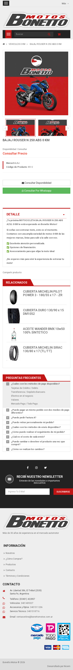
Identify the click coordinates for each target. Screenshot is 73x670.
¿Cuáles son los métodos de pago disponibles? (35, 384)
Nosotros (10, 553)
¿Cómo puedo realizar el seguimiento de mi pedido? (38, 432)
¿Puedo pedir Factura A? (23, 417)
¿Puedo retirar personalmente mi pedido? (32, 422)
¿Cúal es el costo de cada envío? (28, 437)
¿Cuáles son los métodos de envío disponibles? (36, 427)
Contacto (10, 570)
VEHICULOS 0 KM (17, 44)
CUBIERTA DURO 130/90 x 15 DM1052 (43, 312)
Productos (11, 564)
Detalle (13, 214)
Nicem (67, 666)
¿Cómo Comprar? (14, 559)
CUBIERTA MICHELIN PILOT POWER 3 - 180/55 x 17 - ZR (42, 293)
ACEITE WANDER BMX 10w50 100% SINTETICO (44, 330)
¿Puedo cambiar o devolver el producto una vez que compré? (38, 443)
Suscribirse (63, 492)
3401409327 (27, 603)
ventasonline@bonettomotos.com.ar (34, 617)
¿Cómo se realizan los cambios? (27, 449)
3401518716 (33, 611)
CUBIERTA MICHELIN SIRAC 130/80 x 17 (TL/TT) (42, 349)
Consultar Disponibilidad (37, 182)
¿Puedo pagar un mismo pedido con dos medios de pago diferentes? (40, 411)
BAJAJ (16, 163)
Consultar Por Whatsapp (37, 190)
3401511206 (36, 607)
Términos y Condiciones (17, 576)
